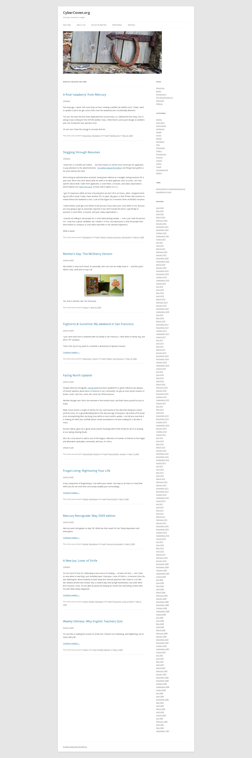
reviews (122, 454)
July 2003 (159, 718)
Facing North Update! (77, 375)
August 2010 (161, 539)
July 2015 (159, 406)
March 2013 (160, 447)
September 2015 (162, 400)
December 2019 (162, 271)
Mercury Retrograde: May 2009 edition (89, 516)
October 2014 (161, 422)
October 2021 (161, 233)
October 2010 (161, 532)
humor (85, 307)
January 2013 (161, 450)
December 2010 (162, 526)
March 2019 (160, 299)
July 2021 (159, 242)
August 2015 (161, 403)
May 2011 (160, 510)
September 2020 (162, 261)
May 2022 (160, 211)
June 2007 (160, 658)
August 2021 (161, 239)
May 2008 (160, 624)
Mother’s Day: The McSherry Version (87, 254)
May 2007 (160, 662)
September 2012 (162, 460)
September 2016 (162, 365)
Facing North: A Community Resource (170, 189)
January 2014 (161, 428)
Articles (86, 499)
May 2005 (160, 703)
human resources (114, 237)
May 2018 (160, 318)
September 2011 (162, 498)
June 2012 (160, 469)
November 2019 (162, 274)
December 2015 (162, 394)
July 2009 (159, 580)
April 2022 (160, 214)
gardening (160, 129)
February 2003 (161, 721)
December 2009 (162, 564)
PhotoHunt (160, 148)
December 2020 (162, 258)
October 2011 (161, 495)
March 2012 (160, 479)
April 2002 (160, 725)
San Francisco (118, 359)
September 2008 (162, 611)
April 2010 (160, 551)
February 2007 (161, 671)
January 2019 (161, 305)
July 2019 (159, 286)
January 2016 (161, 391)
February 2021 (161, 252)
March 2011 (160, 517)
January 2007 (161, 674)
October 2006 (161, 684)
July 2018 (159, 315)
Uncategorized (162, 170)
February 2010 (161, 558)
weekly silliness (104, 650)
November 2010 (162, 529)
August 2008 (161, 614)
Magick (85, 544)
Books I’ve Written (98, 25)
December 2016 (162, 356)
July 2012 (159, 466)
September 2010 (162, 535)
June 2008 (160, 621)
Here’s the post (85, 187)
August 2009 (161, 576)
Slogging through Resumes (81, 152)
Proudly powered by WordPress (75, 747)
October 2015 (161, 397)
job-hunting (126, 237)
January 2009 (161, 599)
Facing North (93, 388)
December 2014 (162, 416)
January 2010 (161, 561)
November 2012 (162, 457)
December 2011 (162, 488)
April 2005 (160, 706)
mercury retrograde (115, 544)
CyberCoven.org (76, 12)
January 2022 (161, 223)
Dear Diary (87, 135)
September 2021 (162, 236)
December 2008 (162, 602)
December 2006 (162, 677)
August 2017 (161, 337)
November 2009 (162, 567)
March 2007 (160, 668)
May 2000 (160, 728)
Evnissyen (117, 601)
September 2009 (162, 573)
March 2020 (160, 264)
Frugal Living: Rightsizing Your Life (86, 471)
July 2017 (159, 340)
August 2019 (161, 283)
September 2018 (162, 312)
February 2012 (161, 482)
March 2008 (160, 630)
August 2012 (161, 463)
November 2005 (162, 699)
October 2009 (161, 570)
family (109, 359)
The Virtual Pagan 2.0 (164, 97)
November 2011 (162, 491)
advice (103, 237)
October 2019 (161, 277)
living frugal (112, 499)
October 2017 (161, 331)
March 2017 (160, 350)
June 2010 (160, 545)
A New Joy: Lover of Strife (80, 560)
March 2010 (160, 554)
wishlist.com (115, 135)
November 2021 (162, 230)
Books (158, 91)
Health (158, 132)
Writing (96, 454)
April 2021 (160, 246)
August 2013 (161, 435)
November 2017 (162, 327)
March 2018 (160, 321)
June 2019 (160, 290)
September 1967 (162, 731)
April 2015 (160, 413)
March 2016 (160, 384)
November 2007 (162, 643)
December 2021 (162, 227)
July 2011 (159, 504)
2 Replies (66, 101)
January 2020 (161, 268)
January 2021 (161, 255)
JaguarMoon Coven (163, 192)
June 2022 (160, 208)
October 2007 (161, 646)
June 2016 (160, 375)
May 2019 (160, 293)
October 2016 (161, 362)
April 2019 (160, 296)
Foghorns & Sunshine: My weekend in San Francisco (98, 324)
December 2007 (162, 639)
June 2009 (160, 583)
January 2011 (161, 523)
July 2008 (159, 617)
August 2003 (161, 715)
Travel (94, 359)
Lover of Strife (127, 601)
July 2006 (159, 693)
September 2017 (162, 334)
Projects (159, 157)
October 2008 (161, 608)
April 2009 (160, 589)
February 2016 (161, 387)
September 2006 (162, 687)
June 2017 (160, 343)
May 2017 (160, 346)
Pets (158, 145)
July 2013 (159, 438)
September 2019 (162, 280)
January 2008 (161, 636)
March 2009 (160, 592)
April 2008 (160, 627)
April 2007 (160, 665)
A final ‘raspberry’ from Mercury (84, 94)
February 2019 (161, 302)
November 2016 (162, 359)
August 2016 (161, 368)
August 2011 (161, 501)
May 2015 (160, 409)
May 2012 (160, 472)
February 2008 (161, 633)
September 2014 (162, 425)
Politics (159, 151)
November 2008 (162, 605)
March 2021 (160, 249)
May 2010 (160, 548)
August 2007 (161, 652)
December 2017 (162, 324)
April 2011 (160, 513)
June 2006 (160, 696)
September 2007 (162, 649)
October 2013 (161, 431)
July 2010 (159, 542)
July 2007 (159, 655)
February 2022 (161, 220)
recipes (159, 160)
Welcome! (67, 25)
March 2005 (160, 709)
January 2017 (161, 353)
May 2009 (160, 586)
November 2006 (162, 680)
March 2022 (160, 217)
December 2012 (162, 454)
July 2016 (159, 372)
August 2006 (161, 690)
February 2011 (161, 520)
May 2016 (160, 378)
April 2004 (160, 712)
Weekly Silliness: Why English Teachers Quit (93, 621)
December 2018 (162, 309)
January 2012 (161, 485)
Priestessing (117, 25)
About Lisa (81, 25)
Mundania (96, 135)
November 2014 (162, 419)
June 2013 (160, 441)
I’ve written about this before (109, 168)
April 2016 (160, 381)
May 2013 (160, 444)
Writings (131, 25)
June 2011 (160, 507)
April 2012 (160, 476)
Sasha (158, 164)
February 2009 (161, 595)
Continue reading (71, 352)
